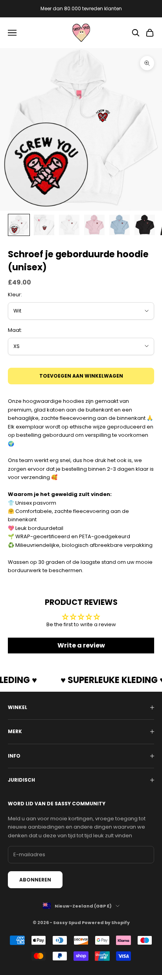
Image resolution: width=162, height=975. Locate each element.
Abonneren (35, 879)
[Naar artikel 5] (120, 225)
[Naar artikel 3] (69, 225)
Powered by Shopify (106, 922)
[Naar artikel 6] (145, 225)
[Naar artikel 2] (44, 225)
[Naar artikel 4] (94, 225)
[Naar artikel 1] (19, 225)
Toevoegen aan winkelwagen (81, 375)
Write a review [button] (81, 645)
